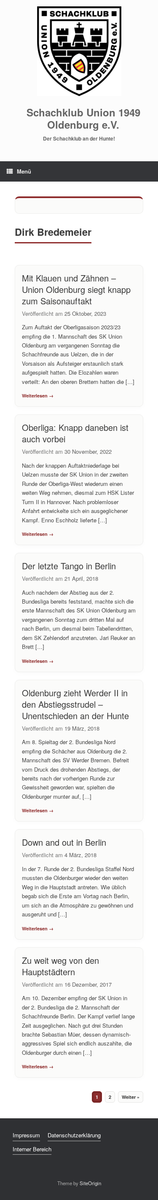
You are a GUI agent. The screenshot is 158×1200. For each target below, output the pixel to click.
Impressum (26, 1135)
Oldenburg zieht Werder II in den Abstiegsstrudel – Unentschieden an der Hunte (75, 704)
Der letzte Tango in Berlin (69, 566)
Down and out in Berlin (64, 842)
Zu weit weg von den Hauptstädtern (60, 966)
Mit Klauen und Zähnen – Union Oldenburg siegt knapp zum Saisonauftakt (76, 289)
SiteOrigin (90, 1183)
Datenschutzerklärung (74, 1135)
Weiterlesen (35, 395)
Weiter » (130, 1097)
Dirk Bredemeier (53, 232)
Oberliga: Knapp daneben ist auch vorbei (75, 433)
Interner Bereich (32, 1149)
